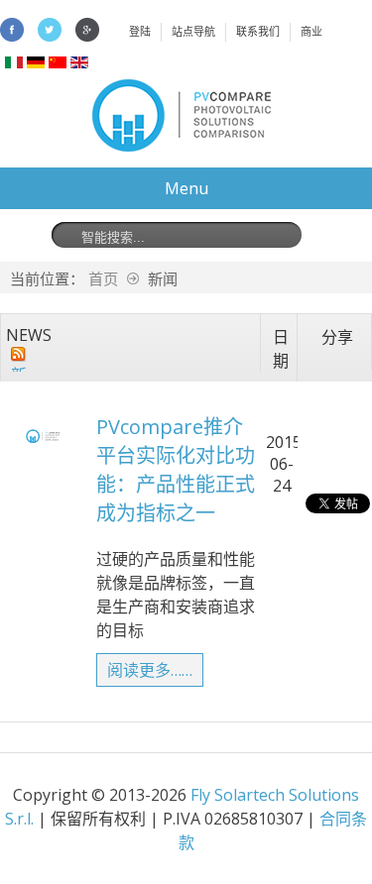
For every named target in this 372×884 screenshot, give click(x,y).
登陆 (140, 31)
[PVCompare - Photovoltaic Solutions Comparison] (181, 146)
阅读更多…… (149, 670)
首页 (103, 278)
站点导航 (193, 31)
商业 (311, 31)
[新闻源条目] (19, 354)
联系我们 (258, 31)
